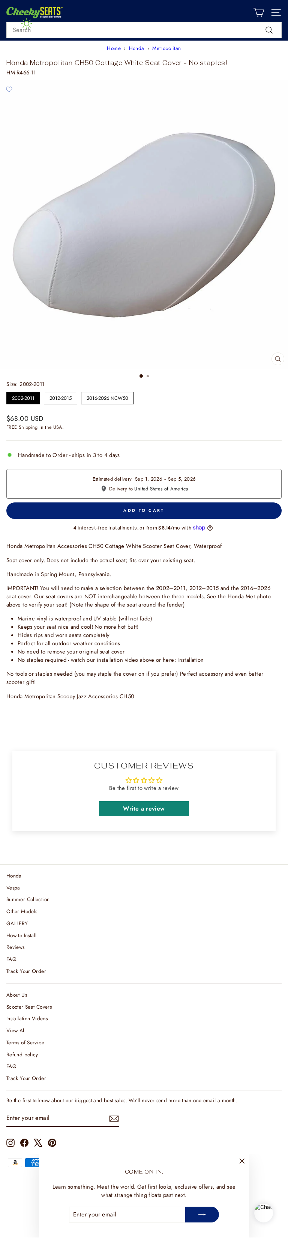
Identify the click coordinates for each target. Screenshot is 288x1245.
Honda (136, 48)
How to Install (21, 935)
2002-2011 (23, 397)
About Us (16, 994)
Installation (190, 660)
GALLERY (17, 923)
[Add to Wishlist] (9, 89)
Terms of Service (25, 1042)
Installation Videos (27, 1018)
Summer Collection (28, 899)
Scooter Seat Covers (29, 1007)
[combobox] (144, 30)
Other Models (21, 911)
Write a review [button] (144, 808)
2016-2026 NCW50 (107, 397)
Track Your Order (26, 971)
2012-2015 (60, 397)
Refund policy (22, 1054)
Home (113, 48)
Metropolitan (166, 48)
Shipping (28, 427)
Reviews (15, 947)
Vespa (13, 887)
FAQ (11, 959)
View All (16, 1030)
